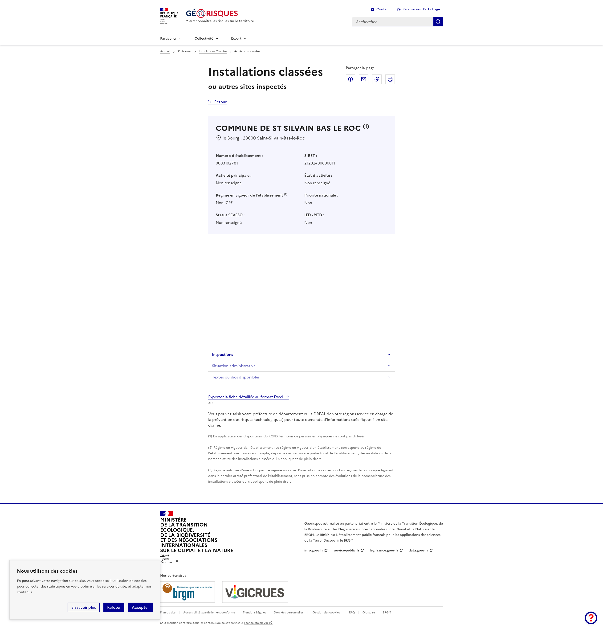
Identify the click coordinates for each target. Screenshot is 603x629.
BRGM (387, 612)
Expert (236, 38)
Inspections (222, 354)
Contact (383, 9)
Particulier (168, 38)
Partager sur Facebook (350, 79)
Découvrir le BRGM (338, 540)
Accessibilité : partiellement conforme (209, 612)
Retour (220, 102)
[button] (591, 618)
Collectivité (204, 38)
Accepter (140, 607)
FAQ (352, 612)
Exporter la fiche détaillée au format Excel (246, 397)
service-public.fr (346, 550)
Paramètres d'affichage (421, 9)
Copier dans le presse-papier (377, 79)
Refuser (114, 607)
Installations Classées (213, 51)
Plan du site (167, 612)
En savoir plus (83, 607)
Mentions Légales (254, 612)
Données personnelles (288, 612)
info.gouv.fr (313, 550)
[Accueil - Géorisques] (220, 13)
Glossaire (369, 612)
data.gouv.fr (418, 550)
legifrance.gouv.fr (384, 550)
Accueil (165, 51)
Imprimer (390, 79)
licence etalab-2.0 (256, 623)
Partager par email (363, 79)
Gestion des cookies (326, 612)
